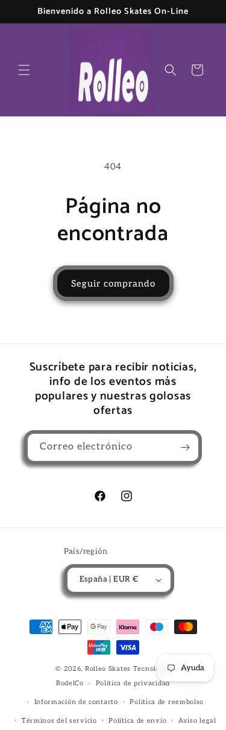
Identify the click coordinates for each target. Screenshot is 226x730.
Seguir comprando (113, 283)
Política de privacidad (133, 683)
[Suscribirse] (185, 447)
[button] (24, 70)
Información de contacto (76, 702)
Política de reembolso (167, 702)
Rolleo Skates (108, 669)
